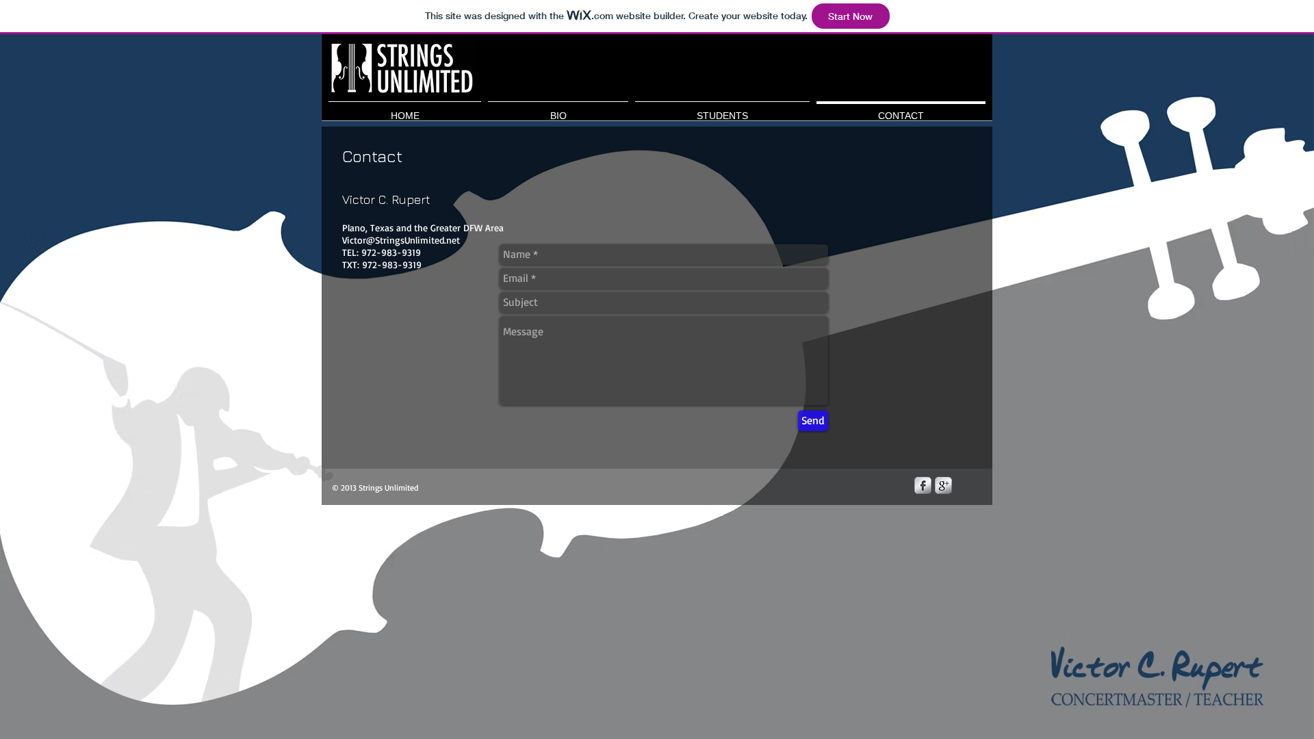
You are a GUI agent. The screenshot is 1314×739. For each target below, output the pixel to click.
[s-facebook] (922, 485)
